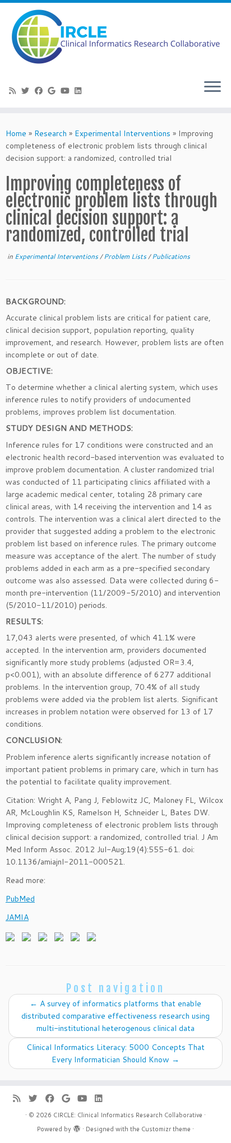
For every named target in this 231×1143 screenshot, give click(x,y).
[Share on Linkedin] (77, 939)
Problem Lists (126, 256)
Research (50, 133)
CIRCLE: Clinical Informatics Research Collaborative (127, 1115)
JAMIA (17, 917)
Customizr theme (166, 1129)
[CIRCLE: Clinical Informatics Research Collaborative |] (115, 36)
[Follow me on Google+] (54, 90)
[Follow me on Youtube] (66, 90)
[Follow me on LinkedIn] (80, 90)
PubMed (20, 898)
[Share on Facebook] (12, 939)
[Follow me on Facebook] (40, 90)
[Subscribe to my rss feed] (14, 90)
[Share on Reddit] (45, 939)
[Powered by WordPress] (77, 1127)
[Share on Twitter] (28, 939)
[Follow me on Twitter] (27, 90)
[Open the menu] (212, 87)
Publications (171, 256)
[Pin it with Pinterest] (61, 939)
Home (16, 133)
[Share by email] (93, 939)
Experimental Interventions (122, 133)
